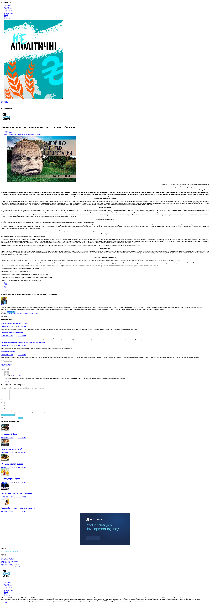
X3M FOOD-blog (8, 13)
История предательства (8, 351)
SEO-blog (6, 7)
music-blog (7, 12)
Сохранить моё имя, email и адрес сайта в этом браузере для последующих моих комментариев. (32, 412)
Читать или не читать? (11, 449)
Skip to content (5, 101)
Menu (2, 102)
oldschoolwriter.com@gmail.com (10, 551)
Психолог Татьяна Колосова (9, 561)
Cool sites (7, 18)
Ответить (7, 381)
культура (26, 313)
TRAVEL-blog (8, 10)
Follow (6, 102)
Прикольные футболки (8, 558)
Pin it (5, 289)
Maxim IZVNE (5, 305)
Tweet (6, 284)
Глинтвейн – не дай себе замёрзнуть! (18, 508)
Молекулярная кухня (10, 479)
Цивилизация (33, 313)
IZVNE (6, 15)
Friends (6, 16)
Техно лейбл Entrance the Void (10, 564)
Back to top (4, 602)
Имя (2, 403)
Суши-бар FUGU (5, 562)
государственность (11, 313)
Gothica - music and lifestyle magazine (12, 566)
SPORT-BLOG (8, 8)
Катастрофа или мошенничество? (12, 333)
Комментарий (5, 400)
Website (3, 409)
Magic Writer (7, 5)
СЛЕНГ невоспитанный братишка (16, 493)
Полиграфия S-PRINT (7, 559)
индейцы (20, 313)
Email (3, 406)
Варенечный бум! (9, 434)
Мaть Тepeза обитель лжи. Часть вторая (14, 323)
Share (5, 283)
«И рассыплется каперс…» (13, 464)
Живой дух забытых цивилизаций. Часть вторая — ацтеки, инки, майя (23, 342)
